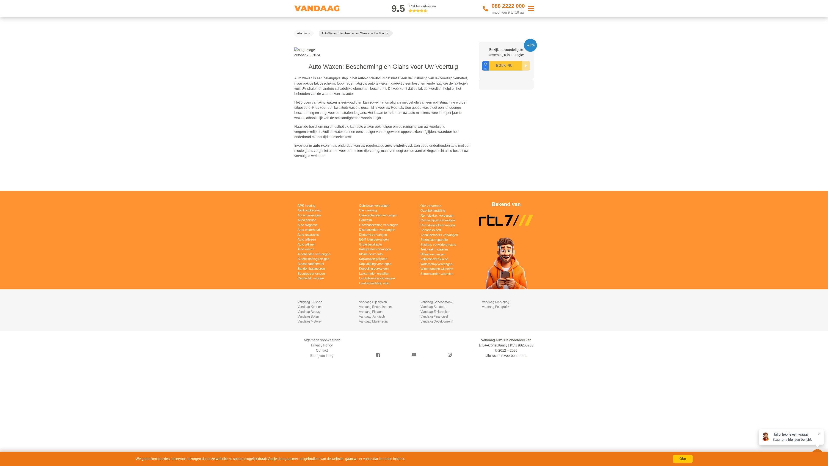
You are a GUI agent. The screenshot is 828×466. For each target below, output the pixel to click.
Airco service (307, 220)
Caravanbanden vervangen (378, 215)
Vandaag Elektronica (434, 311)
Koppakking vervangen (375, 264)
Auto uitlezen (307, 239)
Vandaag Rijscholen (373, 302)
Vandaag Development (436, 321)
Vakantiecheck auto (434, 259)
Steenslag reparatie (434, 239)
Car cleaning (368, 210)
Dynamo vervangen (373, 234)
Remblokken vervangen (437, 215)
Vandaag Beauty (309, 311)
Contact (322, 350)
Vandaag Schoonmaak (436, 302)
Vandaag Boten (308, 316)
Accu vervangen (309, 215)
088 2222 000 (508, 6)
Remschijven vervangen (437, 220)
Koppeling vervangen (374, 268)
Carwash (365, 220)
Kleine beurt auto (371, 254)
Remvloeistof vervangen (437, 225)
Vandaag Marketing (495, 302)
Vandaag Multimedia (373, 321)
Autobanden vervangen (314, 254)
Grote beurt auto (370, 244)
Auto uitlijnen (306, 244)
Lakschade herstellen (374, 273)
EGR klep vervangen (374, 239)
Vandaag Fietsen (371, 311)
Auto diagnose (308, 225)
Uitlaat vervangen (432, 254)
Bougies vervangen (311, 273)
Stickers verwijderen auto (438, 244)
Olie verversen (430, 206)
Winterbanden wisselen (436, 269)
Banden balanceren (311, 268)
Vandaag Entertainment (375, 307)
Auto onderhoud (309, 229)
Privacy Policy (322, 345)
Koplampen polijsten (373, 259)
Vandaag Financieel (434, 316)
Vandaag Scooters (433, 307)
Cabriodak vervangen (374, 205)
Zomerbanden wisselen (436, 274)
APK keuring (306, 205)
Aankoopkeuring (309, 210)
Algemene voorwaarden (322, 340)
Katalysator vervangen (375, 249)
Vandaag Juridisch (372, 316)
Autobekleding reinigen (313, 259)
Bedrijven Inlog (321, 355)
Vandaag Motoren (310, 321)
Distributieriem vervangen (377, 229)
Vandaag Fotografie (495, 307)
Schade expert (430, 230)
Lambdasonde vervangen (377, 278)
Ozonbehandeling (432, 210)
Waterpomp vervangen (436, 264)
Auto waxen (306, 249)
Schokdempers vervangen (439, 235)
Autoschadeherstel (311, 264)
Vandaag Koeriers (310, 307)
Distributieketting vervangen (378, 225)
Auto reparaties (308, 234)
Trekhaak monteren (434, 249)
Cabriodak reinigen (311, 278)
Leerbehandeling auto (374, 283)
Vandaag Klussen (310, 302)
